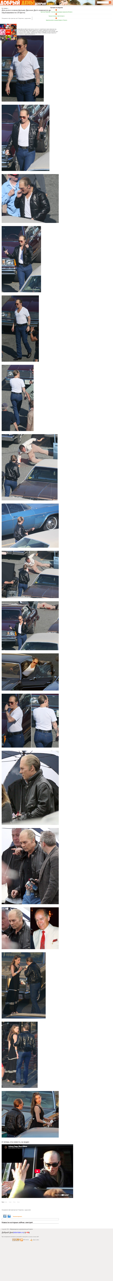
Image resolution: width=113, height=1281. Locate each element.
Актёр (5, 1202)
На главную (5, 8)
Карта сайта (36, 1239)
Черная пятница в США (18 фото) (56, 16)
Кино (18, 1202)
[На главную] (17, 2)
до (26, 34)
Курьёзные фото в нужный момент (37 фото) (56, 20)
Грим (10, 1202)
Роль (14, 1202)
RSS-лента (26, 1239)
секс (27, 30)
